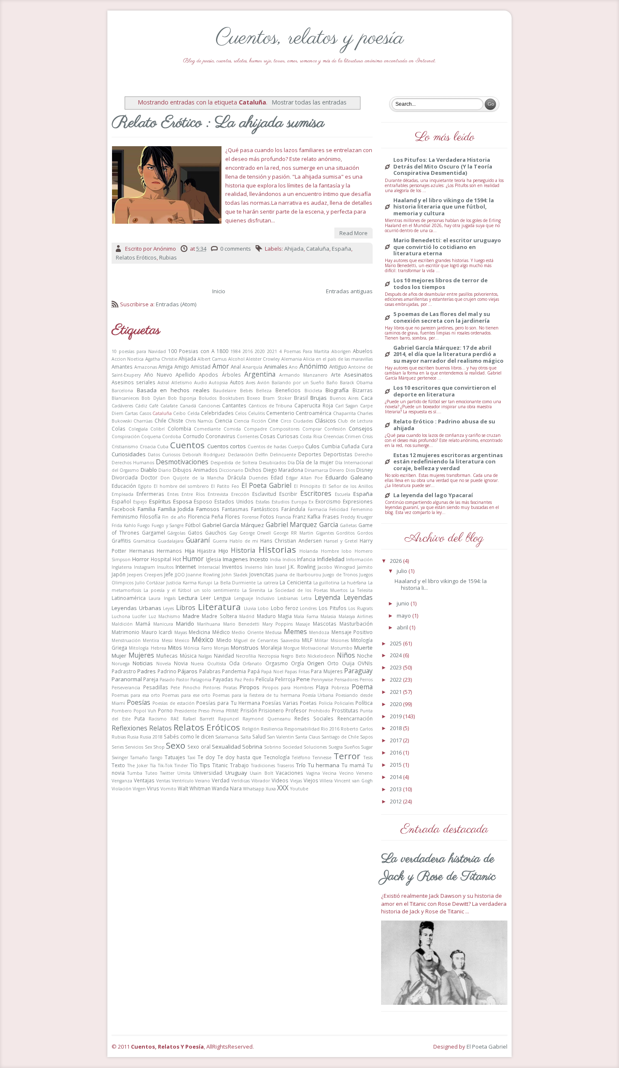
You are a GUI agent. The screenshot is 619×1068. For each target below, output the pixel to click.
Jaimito (365, 567)
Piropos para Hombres (287, 688)
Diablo (149, 470)
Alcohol (236, 359)
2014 (396, 777)
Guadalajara (170, 541)
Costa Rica (311, 436)
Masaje (303, 624)
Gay (233, 533)
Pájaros (187, 671)
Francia (283, 517)
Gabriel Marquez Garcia (302, 524)
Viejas (296, 781)
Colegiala (138, 429)
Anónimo (313, 366)
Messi (167, 640)
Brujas (318, 398)
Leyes (168, 608)
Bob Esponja (182, 398)
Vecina (329, 773)
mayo (404, 615)
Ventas (163, 781)
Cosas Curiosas (279, 436)
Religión (250, 729)
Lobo (263, 608)
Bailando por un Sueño (298, 382)
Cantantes (234, 405)
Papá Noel (272, 672)
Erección (240, 494)
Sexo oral (198, 746)
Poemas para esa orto (136, 695)
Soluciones (315, 747)
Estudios (280, 502)
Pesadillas (155, 687)
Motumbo (341, 648)
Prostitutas (345, 710)
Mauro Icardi (157, 632)
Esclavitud (264, 493)
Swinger (120, 757)
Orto (333, 663)
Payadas (223, 679)
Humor (193, 558)
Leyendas (358, 597)
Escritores (315, 493)
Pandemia (234, 671)
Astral (163, 382)
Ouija (348, 663)
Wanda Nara (227, 788)
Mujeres (141, 655)
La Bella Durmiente (235, 583)
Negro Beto (293, 656)
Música (188, 655)
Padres (146, 671)
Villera (326, 781)
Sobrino (272, 747)
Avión (263, 382)
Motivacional (314, 648)
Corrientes (248, 436)
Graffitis (121, 540)
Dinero (336, 470)
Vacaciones (289, 772)
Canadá (188, 406)
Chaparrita (344, 413)
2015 (396, 764)
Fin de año (174, 517)
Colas (118, 428)
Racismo (158, 719)
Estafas (262, 502)
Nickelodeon (321, 656)
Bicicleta (313, 390)
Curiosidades (129, 454)
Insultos (165, 567)
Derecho (364, 455)
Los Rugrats (360, 608)
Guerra (220, 541)
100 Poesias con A (191, 351)
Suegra (335, 747)
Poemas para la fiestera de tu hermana (256, 695)
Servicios (134, 747)
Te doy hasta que (239, 757)
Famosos (207, 509)
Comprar (312, 429)
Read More (353, 233)
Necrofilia (246, 656)
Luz (152, 616)
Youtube (299, 789)
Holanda (308, 551)
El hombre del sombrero (181, 486)
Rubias (168, 257)
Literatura (219, 607)
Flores (232, 516)
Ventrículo (183, 781)
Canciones (209, 406)
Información (359, 559)
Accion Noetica (128, 359)
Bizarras (362, 390)
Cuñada (350, 446)
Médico (221, 632)
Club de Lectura (355, 421)
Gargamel (153, 532)
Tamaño (139, 757)
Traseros (285, 765)
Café (153, 406)
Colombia (179, 428)
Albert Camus (212, 359)
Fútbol (192, 525)
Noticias (143, 663)
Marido (185, 623)
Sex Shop (155, 747)
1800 (222, 351)
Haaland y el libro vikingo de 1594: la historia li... (441, 584)
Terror (347, 756)
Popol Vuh (144, 711)
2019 (396, 716)
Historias (277, 549)
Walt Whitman (194, 788)
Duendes (258, 478)
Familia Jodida (176, 509)
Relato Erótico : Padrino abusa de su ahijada (444, 424)
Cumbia (330, 446)
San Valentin (280, 737)
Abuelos (363, 351)
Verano (202, 781)
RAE (175, 719)
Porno (165, 710)
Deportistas (337, 454)
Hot (177, 559)
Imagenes (235, 559)
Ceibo (179, 413)
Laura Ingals (162, 598)
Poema (362, 686)
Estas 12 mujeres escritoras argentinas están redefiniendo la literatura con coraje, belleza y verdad (448, 462)
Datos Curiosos (164, 455)
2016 (248, 351)
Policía (326, 703)
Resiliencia (272, 729)
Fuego (143, 525)
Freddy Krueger (357, 517)
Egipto (145, 486)
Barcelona (122, 390)
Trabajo (239, 765)
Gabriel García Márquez (233, 525)
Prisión (248, 710)
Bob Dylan (153, 398)
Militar (321, 640)
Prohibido (319, 711)
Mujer (119, 655)
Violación (121, 789)
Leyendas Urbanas (136, 608)
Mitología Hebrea (147, 648)
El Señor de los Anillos (348, 486)
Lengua (222, 597)
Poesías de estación (173, 703)
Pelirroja (285, 679)
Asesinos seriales (133, 382)
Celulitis (256, 413)
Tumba (134, 773)
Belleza (264, 390)
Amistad (201, 366)
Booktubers (231, 398)
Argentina (259, 374)
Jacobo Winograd (336, 567)
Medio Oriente (248, 632)
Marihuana (208, 624)
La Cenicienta (296, 582)
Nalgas (205, 656)
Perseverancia (126, 688)
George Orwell (255, 533)
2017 (396, 740)
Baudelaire (224, 390)
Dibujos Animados (195, 469)
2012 (396, 801)
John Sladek (234, 575)
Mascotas (324, 623)
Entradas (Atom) (176, 304)
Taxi (191, 757)
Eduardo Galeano (349, 477)
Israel (280, 567)
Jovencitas (261, 574)
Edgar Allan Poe (304, 478)
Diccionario (231, 470)
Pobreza (340, 688)
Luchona (121, 616)
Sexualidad (226, 746)
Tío (193, 765)
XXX (282, 787)
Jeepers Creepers (145, 575)
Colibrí (157, 429)
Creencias (333, 436)
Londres (308, 608)
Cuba (162, 447)
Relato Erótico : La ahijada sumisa (218, 123)
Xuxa (271, 789)
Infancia (306, 559)
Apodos (208, 374)
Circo (285, 421)
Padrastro (124, 671)
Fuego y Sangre (168, 525)
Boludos (207, 398)
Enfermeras (150, 493)
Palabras (210, 671)
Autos (237, 382)
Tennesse (321, 757)
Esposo (203, 501)
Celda (193, 413)
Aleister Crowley (263, 359)
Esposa (182, 501)
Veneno (364, 773)
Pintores (211, 688)
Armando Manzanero (303, 375)
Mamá (143, 623)
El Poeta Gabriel (266, 485)
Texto (118, 765)
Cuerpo (296, 447)
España (341, 248)
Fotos (267, 516)
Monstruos (245, 647)
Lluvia (250, 608)
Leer (205, 597)
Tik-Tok (165, 765)
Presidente (185, 711)
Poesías (138, 702)
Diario (164, 470)
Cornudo (193, 436)
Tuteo (151, 773)
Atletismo (181, 382)
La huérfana (354, 583)
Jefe (168, 574)
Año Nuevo (158, 374)
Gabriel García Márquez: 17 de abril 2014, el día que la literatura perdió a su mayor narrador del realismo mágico (448, 354)
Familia (146, 509)
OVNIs (365, 663)
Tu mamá (353, 765)
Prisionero (271, 710)
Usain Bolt (261, 773)
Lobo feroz (284, 608)
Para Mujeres (326, 671)
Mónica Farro (198, 648)
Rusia (133, 737)
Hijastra (206, 550)
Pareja (150, 679)
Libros (185, 607)
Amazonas (145, 367)
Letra (306, 598)
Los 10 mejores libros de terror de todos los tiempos (440, 283)
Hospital (161, 559)
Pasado (167, 680)
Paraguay (358, 670)
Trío (301, 765)
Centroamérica (313, 413)
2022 (396, 679)
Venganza (122, 781)
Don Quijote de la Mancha (192, 478)
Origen (315, 663)
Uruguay (236, 772)
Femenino (362, 509)
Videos (280, 780)
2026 (396, 561)
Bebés (246, 390)
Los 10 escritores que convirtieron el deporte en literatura (444, 391)
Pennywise (322, 680)
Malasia (328, 616)
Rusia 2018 (151, 737)
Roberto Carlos (357, 729)
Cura (367, 446)
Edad (277, 477)
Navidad (224, 655)
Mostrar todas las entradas (309, 102)
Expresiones (358, 501)
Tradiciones (263, 765)
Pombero (122, 711)
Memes (295, 631)
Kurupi (205, 583)
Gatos (195, 532)
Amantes (122, 366)
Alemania (291, 359)
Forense (250, 517)
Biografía (337, 390)
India (275, 559)
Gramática (144, 541)
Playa (322, 687)
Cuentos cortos (226, 446)
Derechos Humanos (133, 463)
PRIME (232, 711)
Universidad (207, 772)
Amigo (181, 366)
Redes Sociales (314, 718)
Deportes (309, 454)
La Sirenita (254, 590)
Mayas (180, 632)
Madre (191, 616)
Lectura (188, 598)
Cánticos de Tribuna (270, 406)
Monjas (221, 648)
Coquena (151, 436)
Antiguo (338, 366)
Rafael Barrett (198, 719)
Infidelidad (330, 559)
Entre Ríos (193, 494)
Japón (118, 574)
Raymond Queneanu (267, 719)
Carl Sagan (346, 406)
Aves (250, 382)
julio (402, 571)
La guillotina (326, 583)
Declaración (240, 455)
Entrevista (218, 494)
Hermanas (141, 550)
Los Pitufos (333, 608)
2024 (396, 655)
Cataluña (317, 248)
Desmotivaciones (182, 461)
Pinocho (191, 688)
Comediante (207, 429)
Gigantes (325, 533)
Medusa (273, 632)
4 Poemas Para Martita (304, 351)
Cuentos (187, 445)
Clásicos (325, 420)
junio (404, 603)
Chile (160, 420)
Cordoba (171, 436)
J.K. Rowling (301, 566)
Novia (181, 663)
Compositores (284, 429)
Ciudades (303, 421)
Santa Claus (307, 737)
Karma (190, 583)
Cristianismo (125, 447)
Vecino (346, 773)
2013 (396, 789)
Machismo (169, 616)
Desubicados (272, 463)
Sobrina (252, 746)
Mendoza (319, 632)
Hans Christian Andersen (290, 540)
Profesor (296, 710)
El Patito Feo (225, 486)
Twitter (167, 773)
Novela (163, 663)
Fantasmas (235, 509)
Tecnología (277, 757)
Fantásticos (265, 509)
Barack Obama (356, 382)
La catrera (267, 583)
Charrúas (142, 421)
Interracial (209, 567)
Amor (220, 366)
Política (364, 702)
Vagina (313, 773)
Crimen (353, 436)
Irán (268, 567)
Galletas (348, 525)
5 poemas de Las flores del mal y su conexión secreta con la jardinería (441, 317)
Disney (364, 469)
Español (121, 501)
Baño (332, 382)
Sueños (352, 747)
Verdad (220, 780)
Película (265, 679)
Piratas (230, 688)
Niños (346, 655)
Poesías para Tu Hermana (228, 702)
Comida (232, 429)
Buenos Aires (344, 398)
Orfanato (252, 663)
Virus (153, 788)
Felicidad (338, 509)
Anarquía (252, 367)
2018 (396, 728)
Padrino (166, 671)
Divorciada (125, 477)
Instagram (144, 567)
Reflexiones (129, 728)
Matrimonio (125, 632)
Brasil (301, 397)
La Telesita (361, 590)
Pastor (182, 680)
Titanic (220, 765)
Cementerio (280, 413)
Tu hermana (324, 765)
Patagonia (200, 680)
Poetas (308, 702)
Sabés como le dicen (189, 736)
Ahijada (294, 248)
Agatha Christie (161, 359)
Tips (205, 765)
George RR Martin (293, 533)
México (202, 639)
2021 (272, 351)
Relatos (160, 728)
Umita (184, 773)
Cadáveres (122, 406)
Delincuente (283, 455)
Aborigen (341, 351)
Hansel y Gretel (341, 541)
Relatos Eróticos (136, 257)
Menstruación (126, 640)
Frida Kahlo (124, 525)
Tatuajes (175, 757)
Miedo (224, 640)
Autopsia (218, 382)
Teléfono (301, 757)
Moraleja (271, 647)
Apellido (185, 374)
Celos (240, 413)
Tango (156, 757)
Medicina (199, 632)
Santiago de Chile (340, 737)
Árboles (231, 374)
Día (291, 463)
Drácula (236, 477)
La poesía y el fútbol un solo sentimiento (192, 590)
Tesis (368, 757)
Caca (367, 397)
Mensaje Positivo (352, 632)
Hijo (223, 550)
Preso (204, 711)
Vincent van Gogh (353, 781)
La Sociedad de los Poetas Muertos (307, 590)
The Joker (137, 765)
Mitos (175, 647)
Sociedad (292, 747)
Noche (365, 655)
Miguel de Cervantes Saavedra (267, 640)
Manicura (163, 624)
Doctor (149, 477)
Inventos (232, 566)
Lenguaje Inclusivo (254, 598)
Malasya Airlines (356, 616)
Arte (336, 374)
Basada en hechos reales (173, 390)
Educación (124, 485)
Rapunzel (228, 719)
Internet (186, 566)
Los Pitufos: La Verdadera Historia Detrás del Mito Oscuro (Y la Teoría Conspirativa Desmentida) (442, 167)
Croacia (148, 447)
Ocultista (216, 663)
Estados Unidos (233, 501)
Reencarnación (355, 718)
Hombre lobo (336, 551)
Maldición (122, 624)
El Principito (307, 486)
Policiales (344, 703)
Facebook (123, 509)
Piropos (249, 687)
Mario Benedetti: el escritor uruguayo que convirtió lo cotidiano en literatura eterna (447, 247)
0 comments (235, 248)
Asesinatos (358, 374)
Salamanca (227, 737)
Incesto (259, 559)
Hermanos (169, 550)
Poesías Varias (280, 702)
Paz (238, 680)
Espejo (140, 502)
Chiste (175, 420)
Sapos (366, 737)
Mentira (151, 640)
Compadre (255, 429)
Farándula (293, 509)
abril (403, 627)
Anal (236, 366)
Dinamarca (316, 470)
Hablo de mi (243, 541)
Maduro (266, 616)
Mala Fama (306, 616)
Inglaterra (122, 567)
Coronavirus (220, 436)
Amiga (165, 366)
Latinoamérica (129, 597)
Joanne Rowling (203, 575)
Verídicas (240, 781)
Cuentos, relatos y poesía (310, 38)
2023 (396, 667)
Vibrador (260, 781)
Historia (243, 550)
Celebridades (217, 413)
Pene (303, 679)
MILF (307, 640)
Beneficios (288, 390)
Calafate (169, 406)
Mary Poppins (277, 624)
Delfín (261, 455)
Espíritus (160, 501)
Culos (312, 446)
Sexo (175, 745)
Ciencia (223, 420)
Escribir (288, 493)
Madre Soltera (219, 616)
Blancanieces (125, 398)
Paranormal (127, 679)
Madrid (246, 616)
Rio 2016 (330, 729)
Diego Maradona (283, 469)
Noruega (121, 663)
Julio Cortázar (150, 583)
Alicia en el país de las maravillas (338, 359)
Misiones (340, 640)
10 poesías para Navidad (139, 351)
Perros (366, 680)
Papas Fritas (297, 672)
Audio (200, 382)
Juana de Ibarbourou (298, 575)
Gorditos (345, 533)
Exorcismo (328, 501)
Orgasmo (276, 663)
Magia (285, 616)
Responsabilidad (302, 729)
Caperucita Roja (313, 405)
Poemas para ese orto (186, 695)
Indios (289, 559)
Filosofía (150, 516)
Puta (139, 718)
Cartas (131, 413)
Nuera (197, 663)
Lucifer (139, 616)
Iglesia (213, 559)
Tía (153, 765)
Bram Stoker (277, 398)
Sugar (367, 747)
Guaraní (198, 540)
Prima (217, 711)
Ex (311, 502)
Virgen (139, 789)
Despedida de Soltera (234, 463)
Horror (140, 559)
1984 (235, 351)
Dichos (253, 469)
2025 (396, 643)
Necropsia (268, 656)
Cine (273, 420)
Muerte (363, 647)
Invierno (253, 567)
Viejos (311, 780)
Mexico (182, 640)
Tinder (181, 765)
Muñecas (167, 655)
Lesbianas (287, 598)
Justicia (173, 583)
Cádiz (141, 406)
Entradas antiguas (349, 291)
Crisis (367, 436)
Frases (331, 516)
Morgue (291, 648)
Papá (254, 671)
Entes (173, 494)
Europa (299, 502)
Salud (259, 736)
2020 (260, 351)
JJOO (180, 575)
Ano (293, 367)
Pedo (248, 680)
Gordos (365, 533)
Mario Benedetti (241, 624)
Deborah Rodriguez (203, 455)
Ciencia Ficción (250, 421)
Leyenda (327, 597)
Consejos (361, 428)
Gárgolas (176, 533)
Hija (190, 550)
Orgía (297, 663)
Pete (175, 688)
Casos (145, 413)
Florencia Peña (205, 516)
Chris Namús (199, 421)
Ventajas (144, 780)
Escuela (342, 494)
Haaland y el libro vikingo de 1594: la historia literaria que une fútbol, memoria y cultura (443, 207)
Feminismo (125, 516)
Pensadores (346, 680)
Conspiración (126, 436)
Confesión (335, 429)
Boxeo (253, 398)
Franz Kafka (306, 516)
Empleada (122, 494)
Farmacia (317, 509)
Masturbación (356, 623)
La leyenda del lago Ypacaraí (433, 495)
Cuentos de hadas (267, 447)
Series (118, 747)
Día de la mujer (315, 462)
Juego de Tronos (340, 575)
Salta (245, 737)
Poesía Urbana (318, 695)
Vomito (168, 789)
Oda (234, 663)
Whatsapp (253, 789)
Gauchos (216, 532)
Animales (276, 366)
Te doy (206, 757)
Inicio (218, 291)
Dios (350, 470)
